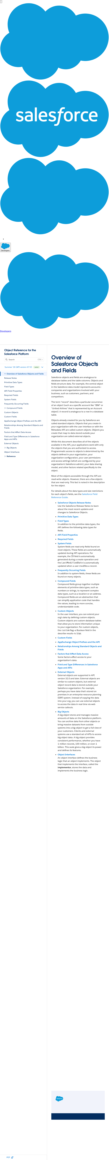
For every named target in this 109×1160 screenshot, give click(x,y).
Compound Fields (67, 581)
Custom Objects (66, 611)
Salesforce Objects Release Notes (74, 502)
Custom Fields (65, 637)
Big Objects (63, 711)
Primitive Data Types (68, 516)
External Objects (66, 672)
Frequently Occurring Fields (71, 570)
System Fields (64, 543)
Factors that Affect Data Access (73, 653)
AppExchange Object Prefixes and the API (79, 642)
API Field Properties (68, 534)
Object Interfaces (66, 754)
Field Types (63, 521)
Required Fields (65, 539)
